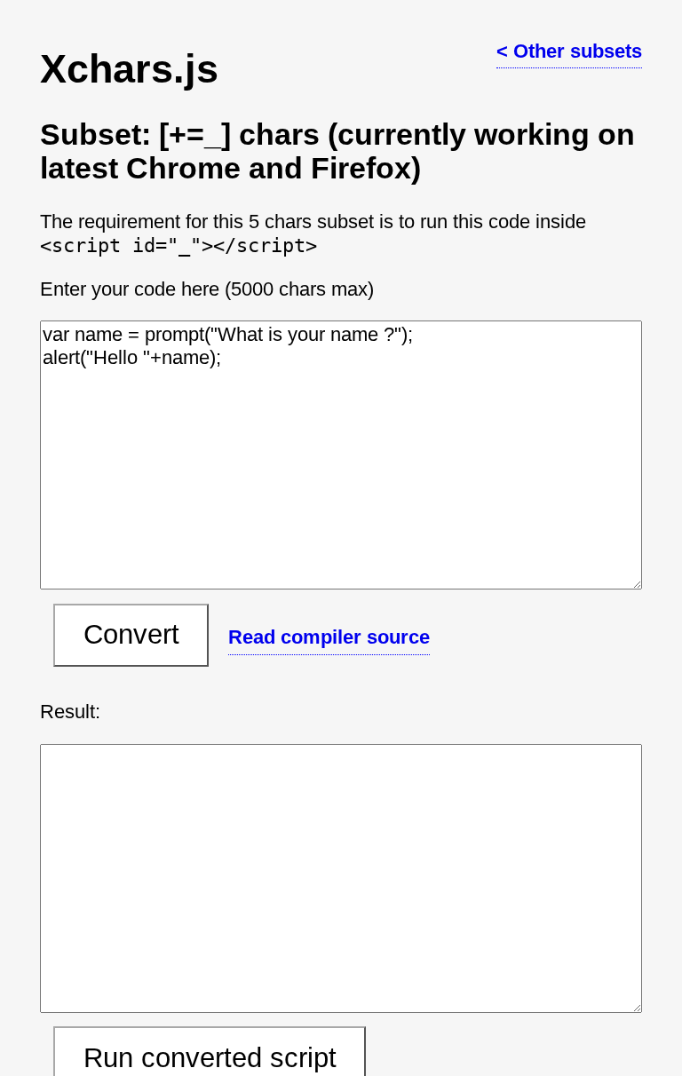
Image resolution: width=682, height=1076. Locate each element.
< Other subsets (569, 51)
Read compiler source (329, 637)
